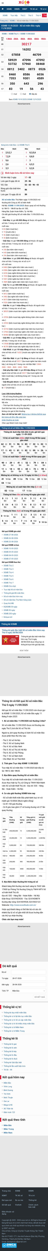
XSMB (9, 9)
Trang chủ (4, 21)
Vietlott (18, 1205)
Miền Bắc (7, 1083)
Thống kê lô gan (10, 1044)
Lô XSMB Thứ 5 (23, 145)
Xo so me (19, 1200)
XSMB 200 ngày (10, 614)
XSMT (24, 9)
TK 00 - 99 (8, 1070)
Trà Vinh (7, 1094)
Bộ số (4, 972)
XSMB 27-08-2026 (11, 535)
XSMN (17, 9)
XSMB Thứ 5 (13, 34)
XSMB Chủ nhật (10, 586)
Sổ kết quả (6, 1205)
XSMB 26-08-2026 (11, 538)
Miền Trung (9, 1129)
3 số (24, 94)
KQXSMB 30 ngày (10, 607)
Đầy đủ (34, 94)
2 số (15, 94)
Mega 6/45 (8, 1105)
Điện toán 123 (9, 1112)
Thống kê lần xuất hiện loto (14, 1066)
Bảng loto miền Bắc (8, 145)
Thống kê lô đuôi (10, 1059)
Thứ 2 (23, 15)
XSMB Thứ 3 (8, 569)
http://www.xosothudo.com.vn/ (23, 905)
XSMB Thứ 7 (8, 583)
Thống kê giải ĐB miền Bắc (14, 593)
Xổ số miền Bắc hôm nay (13, 596)
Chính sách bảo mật (33, 1206)
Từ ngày (5, 978)
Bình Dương (8, 1090)
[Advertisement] (24, 123)
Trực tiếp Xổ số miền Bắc (13, 590)
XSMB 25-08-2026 (11, 542)
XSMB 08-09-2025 (11, 555)
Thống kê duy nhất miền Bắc (15, 1013)
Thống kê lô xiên (10, 1048)
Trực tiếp (14, 15)
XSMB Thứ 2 (8, 566)
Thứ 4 (38, 15)
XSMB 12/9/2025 (34, 99)
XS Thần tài (8, 1109)
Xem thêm (24, 651)
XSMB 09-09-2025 (11, 552)
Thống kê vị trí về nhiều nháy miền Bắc (19, 1024)
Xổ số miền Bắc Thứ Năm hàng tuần (17, 600)
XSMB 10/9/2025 (19, 99)
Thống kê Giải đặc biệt (13, 1062)
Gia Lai (6, 1101)
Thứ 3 (30, 15)
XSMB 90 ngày (9, 610)
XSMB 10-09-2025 (11, 548)
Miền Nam (8, 1133)
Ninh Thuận (8, 1097)
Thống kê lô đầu (10, 1055)
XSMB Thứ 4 (8, 572)
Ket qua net (7, 1200)
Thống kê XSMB (9, 624)
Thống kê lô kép (10, 1051)
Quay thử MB (9, 603)
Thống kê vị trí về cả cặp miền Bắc (17, 1020)
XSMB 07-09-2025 (11, 559)
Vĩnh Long (8, 1086)
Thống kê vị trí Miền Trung (14, 1031)
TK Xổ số (33, 9)
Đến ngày (5, 985)
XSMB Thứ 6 (8, 579)
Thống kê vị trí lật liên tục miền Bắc (18, 1016)
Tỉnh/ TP (5, 991)
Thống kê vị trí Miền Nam (14, 1027)
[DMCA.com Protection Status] (9, 1247)
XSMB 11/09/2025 (27, 34)
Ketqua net (8, 617)
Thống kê (32, 1200)
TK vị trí (43, 9)
